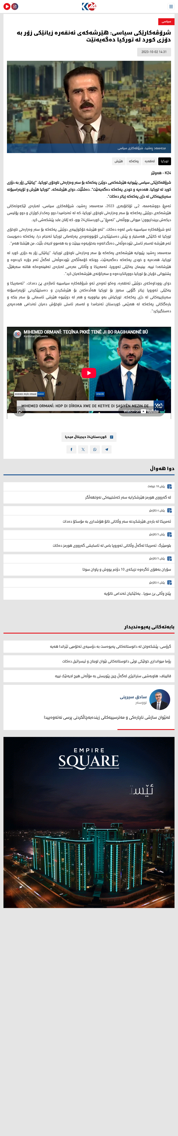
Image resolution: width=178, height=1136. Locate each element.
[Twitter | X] (83, 449)
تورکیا (164, 161)
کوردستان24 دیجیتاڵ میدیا (86, 437)
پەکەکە (134, 161)
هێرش (119, 161)
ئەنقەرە (150, 161)
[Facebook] (71, 449)
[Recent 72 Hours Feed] (14, 6)
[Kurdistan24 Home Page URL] (89, 6)
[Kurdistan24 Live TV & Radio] (6, 6)
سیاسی (166, 21)
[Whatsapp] (95, 449)
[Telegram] (107, 449)
